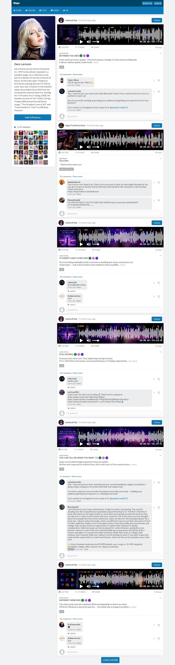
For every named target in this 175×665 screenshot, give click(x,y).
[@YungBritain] (45, 162)
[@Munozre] (16, 162)
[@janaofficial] (45, 137)
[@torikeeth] (26, 152)
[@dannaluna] (31, 157)
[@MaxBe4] (26, 133)
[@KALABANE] (45, 157)
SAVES (81, 47)
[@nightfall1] (26, 157)
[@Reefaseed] (31, 162)
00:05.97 (71, 549)
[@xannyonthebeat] (45, 133)
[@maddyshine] (31, 142)
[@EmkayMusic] (36, 137)
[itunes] (84, 55)
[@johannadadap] (41, 157)
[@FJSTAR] (41, 152)
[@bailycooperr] (41, 142)
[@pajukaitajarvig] (16, 157)
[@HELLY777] (16, 152)
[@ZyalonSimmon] (26, 147)
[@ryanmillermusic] (41, 133)
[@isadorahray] (21, 152)
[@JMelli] (31, 137)
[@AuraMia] (16, 137)
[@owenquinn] (45, 142)
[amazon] (87, 55)
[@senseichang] (36, 152)
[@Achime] (21, 147)
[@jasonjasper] (45, 152)
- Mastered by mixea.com (70, 164)
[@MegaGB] (36, 142)
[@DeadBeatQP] (41, 147)
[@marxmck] (31, 147)
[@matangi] (26, 137)
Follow (157, 20)
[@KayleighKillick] (36, 147)
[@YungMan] (21, 133)
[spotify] (81, 55)
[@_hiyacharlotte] (31, 133)
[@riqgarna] (16, 147)
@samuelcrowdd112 (119, 107)
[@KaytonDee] (16, 142)
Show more (77, 74)
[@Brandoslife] (36, 133)
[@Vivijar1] (21, 137)
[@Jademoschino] (16, 133)
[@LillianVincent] (26, 162)
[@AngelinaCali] (21, 162)
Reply (78, 85)
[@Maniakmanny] (36, 157)
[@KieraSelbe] (36, 162)
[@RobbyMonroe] (21, 142)
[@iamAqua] (41, 162)
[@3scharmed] (21, 157)
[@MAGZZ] (26, 142)
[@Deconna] (31, 152)
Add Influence (32, 117)
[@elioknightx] (45, 147)
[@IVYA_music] (41, 137)
